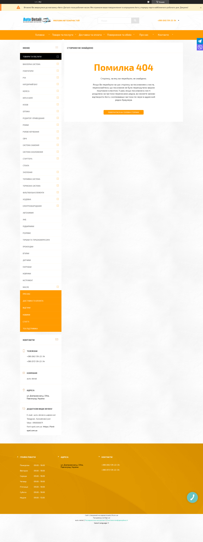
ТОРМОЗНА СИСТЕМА (31, 186)
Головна (39, 34)
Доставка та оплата (90, 34)
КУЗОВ (25, 105)
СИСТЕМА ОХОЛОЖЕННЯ (33, 152)
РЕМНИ (26, 125)
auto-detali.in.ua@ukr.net (45, 415)
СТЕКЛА (26, 165)
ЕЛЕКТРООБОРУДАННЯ (32, 206)
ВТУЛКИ (26, 253)
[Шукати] (135, 20)
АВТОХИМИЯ (28, 213)
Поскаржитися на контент (95, 520)
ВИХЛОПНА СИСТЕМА (31, 64)
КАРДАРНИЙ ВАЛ (30, 84)
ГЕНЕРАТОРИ (28, 71)
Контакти (163, 34)
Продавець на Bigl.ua (101, 518)
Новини (26, 315)
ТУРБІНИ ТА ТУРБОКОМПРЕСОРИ (36, 240)
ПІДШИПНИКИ (28, 226)
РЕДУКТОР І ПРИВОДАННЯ (33, 118)
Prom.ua (115, 515)
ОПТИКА (26, 111)
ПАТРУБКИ (27, 267)
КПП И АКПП (28, 98)
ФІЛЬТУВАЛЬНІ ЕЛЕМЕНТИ (33, 193)
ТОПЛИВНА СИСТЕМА (31, 179)
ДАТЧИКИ (27, 260)
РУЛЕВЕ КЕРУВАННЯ (31, 132)
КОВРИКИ (27, 274)
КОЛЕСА (26, 91)
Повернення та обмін (119, 34)
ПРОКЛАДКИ (28, 247)
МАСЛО (26, 287)
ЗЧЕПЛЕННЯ (27, 172)
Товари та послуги (62, 34)
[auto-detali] (37, 22)
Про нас (143, 34)
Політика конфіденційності (117, 520)
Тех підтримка (30, 328)
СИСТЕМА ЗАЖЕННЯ (31, 145)
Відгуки (26, 308)
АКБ (24, 219)
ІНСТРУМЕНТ (28, 280)
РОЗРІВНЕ (27, 233)
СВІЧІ (25, 139)
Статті (26, 321)
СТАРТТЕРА (27, 159)
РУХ (24, 78)
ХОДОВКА (27, 199)
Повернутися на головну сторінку (123, 112)
